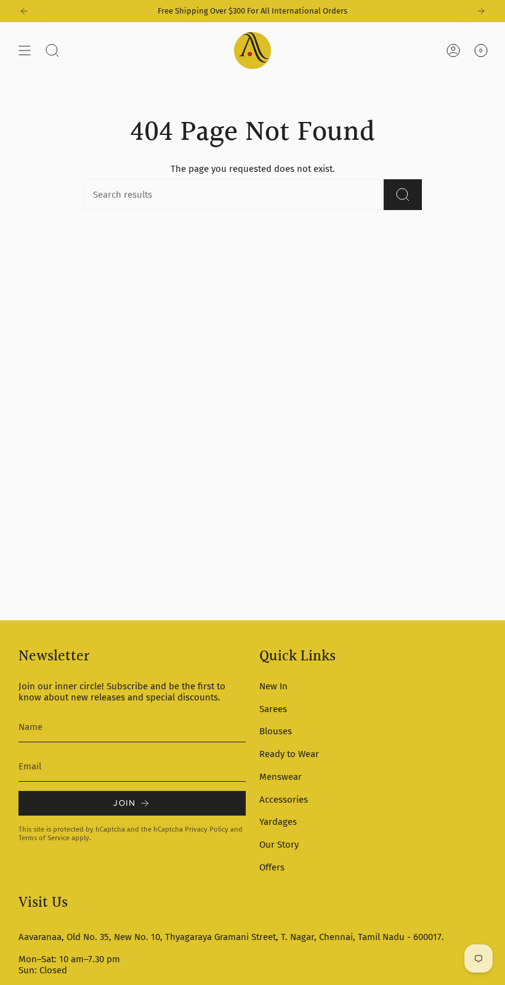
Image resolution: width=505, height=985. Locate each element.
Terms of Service (44, 837)
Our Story (279, 844)
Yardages (278, 821)
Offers (272, 867)
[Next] (481, 11)
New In (273, 686)
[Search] (403, 194)
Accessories (283, 799)
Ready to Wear (289, 754)
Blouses (275, 731)
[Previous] (24, 11)
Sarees (273, 709)
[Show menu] (24, 50)
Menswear (280, 776)
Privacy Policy (206, 829)
